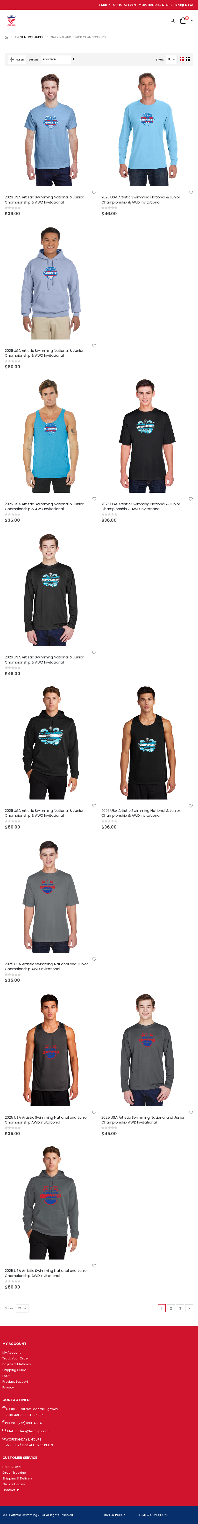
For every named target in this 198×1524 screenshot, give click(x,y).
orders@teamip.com (32, 1431)
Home (6, 37)
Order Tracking (14, 1472)
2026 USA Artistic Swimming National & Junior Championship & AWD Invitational (44, 199)
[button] (94, 192)
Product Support (15, 1381)
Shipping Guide (14, 1370)
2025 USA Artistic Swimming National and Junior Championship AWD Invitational (46, 966)
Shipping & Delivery (17, 1478)
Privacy (8, 1387)
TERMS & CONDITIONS (152, 1515)
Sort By (33, 59)
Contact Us (11, 1490)
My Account (11, 1352)
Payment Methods (16, 1364)
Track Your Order (15, 1358)
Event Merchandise (29, 37)
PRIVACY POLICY (114, 1515)
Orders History (13, 1484)
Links (103, 5)
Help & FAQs (11, 1466)
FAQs (6, 1375)
